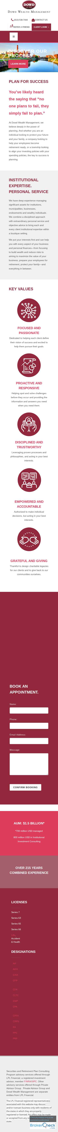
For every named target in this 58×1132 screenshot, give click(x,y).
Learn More (18, 63)
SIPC (34, 1081)
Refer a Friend (21, 27)
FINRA (27, 1081)
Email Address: (18, 735)
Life (13, 935)
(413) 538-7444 (21, 20)
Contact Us (41, 20)
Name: (13, 704)
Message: (15, 750)
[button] (4, 58)
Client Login (40, 27)
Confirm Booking (25, 787)
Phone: (13, 719)
